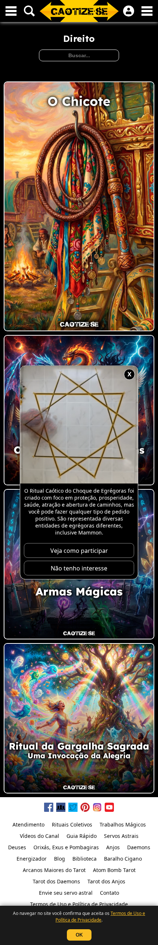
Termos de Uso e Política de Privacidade (100, 916)
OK (79, 935)
